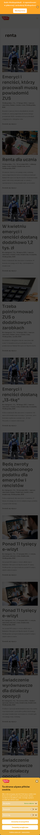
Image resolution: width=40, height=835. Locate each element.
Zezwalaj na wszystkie (20, 822)
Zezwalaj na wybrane (20, 827)
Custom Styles (26, 832)
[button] (37, 781)
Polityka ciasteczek (15, 832)
